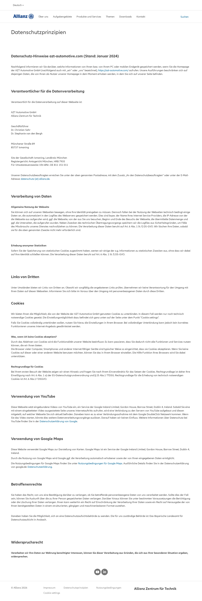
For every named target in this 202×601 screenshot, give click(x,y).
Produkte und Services (89, 16)
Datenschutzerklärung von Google (58, 421)
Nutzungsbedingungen (108, 587)
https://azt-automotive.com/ (113, 70)
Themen (110, 16)
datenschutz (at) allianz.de (35, 178)
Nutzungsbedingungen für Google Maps (100, 463)
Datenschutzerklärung (40, 466)
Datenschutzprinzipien (76, 587)
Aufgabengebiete (62, 16)
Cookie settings (51, 592)
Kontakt (141, 16)
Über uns (43, 16)
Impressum (49, 587)
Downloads (125, 16)
